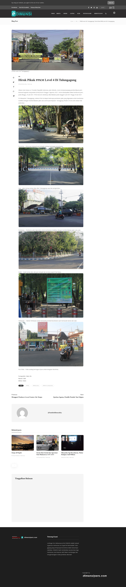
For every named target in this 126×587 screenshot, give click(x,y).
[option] (22, 446)
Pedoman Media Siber (35, 7)
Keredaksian (14, 7)
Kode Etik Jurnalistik (24, 7)
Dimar (65, 13)
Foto (19, 447)
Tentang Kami (87, 13)
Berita (59, 13)
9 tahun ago (22, 455)
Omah (53, 13)
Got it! (111, 3)
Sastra (72, 13)
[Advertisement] (98, 552)
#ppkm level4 (36, 385)
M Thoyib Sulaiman (16, 455)
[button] (50, 124)
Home (72, 21)
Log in (102, 7)
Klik (78, 13)
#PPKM (27, 385)
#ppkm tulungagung (48, 385)
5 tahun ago (29, 84)
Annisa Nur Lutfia (64, 457)
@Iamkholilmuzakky (22, 84)
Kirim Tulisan (98, 13)
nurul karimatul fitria (40, 457)
